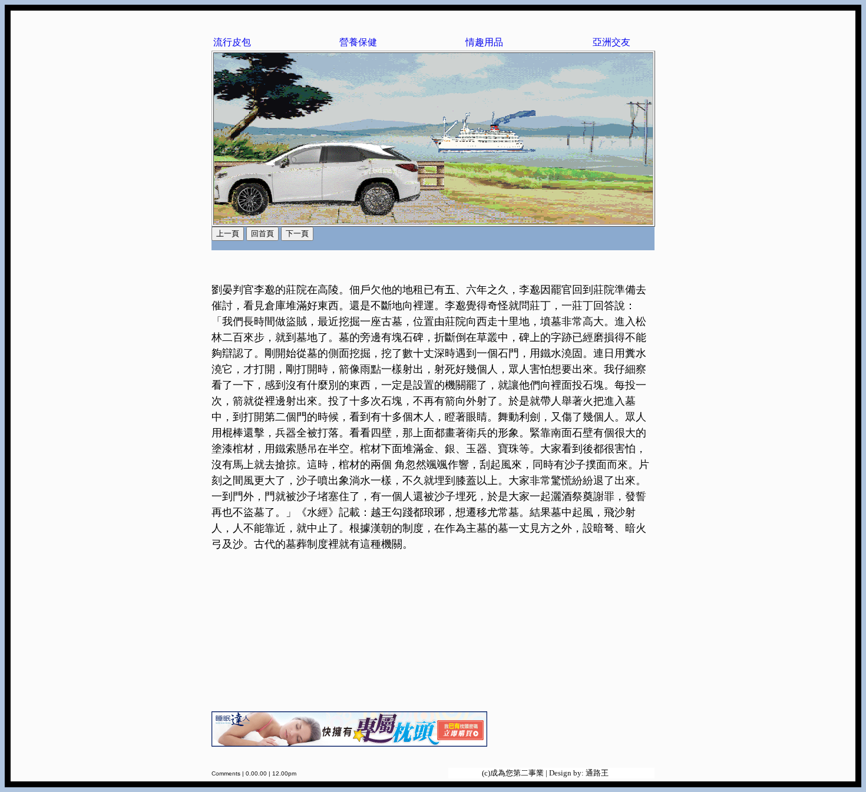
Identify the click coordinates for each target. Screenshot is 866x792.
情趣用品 (484, 42)
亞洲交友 (611, 42)
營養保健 (358, 42)
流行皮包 (232, 42)
